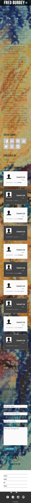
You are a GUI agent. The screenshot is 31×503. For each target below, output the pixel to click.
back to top (15, 464)
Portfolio (6, 160)
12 (4, 377)
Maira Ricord (20, 327)
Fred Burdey (25, 10)
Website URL (7, 419)
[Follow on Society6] (17, 146)
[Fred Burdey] (14, 2)
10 (4, 373)
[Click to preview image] (15, 25)
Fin (5, 384)
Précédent (7, 356)
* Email (6, 411)
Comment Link (20, 177)
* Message (7, 426)
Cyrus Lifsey (20, 309)
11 (4, 375)
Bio (4, 482)
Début (5, 354)
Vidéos (5, 479)
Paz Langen (20, 200)
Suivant (6, 382)
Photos (5, 486)
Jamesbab (20, 345)
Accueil (5, 476)
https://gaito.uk (21, 291)
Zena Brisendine (21, 236)
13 (4, 380)
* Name (6, 404)
